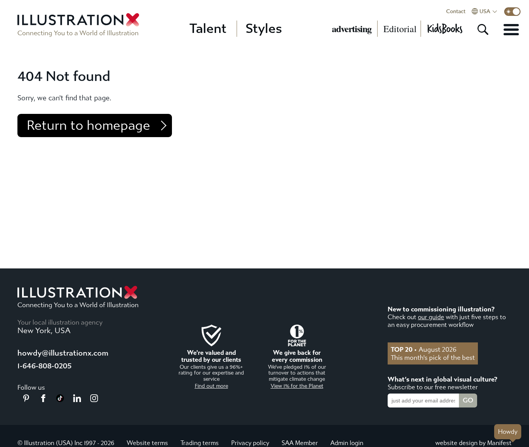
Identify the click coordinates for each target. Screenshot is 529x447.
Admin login (346, 443)
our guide (431, 317)
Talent (208, 28)
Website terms (147, 443)
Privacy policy (250, 443)
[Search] (482, 29)
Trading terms (199, 443)
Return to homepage (88, 125)
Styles (264, 28)
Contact (455, 11)
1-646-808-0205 (44, 365)
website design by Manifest (473, 443)
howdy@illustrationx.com (62, 353)
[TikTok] (60, 400)
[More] (511, 29)
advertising (351, 28)
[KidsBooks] (444, 28)
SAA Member (300, 443)
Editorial (400, 28)
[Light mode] (512, 11)
